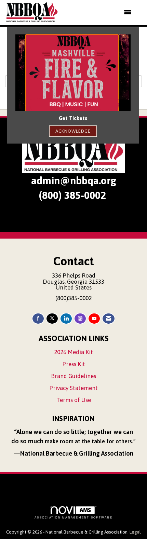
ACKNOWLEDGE (73, 131)
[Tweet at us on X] (52, 319)
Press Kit (73, 364)
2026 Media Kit (73, 352)
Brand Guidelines (73, 376)
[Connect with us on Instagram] (80, 319)
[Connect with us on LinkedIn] (66, 319)
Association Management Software (73, 517)
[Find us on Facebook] (38, 319)
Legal (135, 532)
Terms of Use (73, 399)
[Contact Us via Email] (108, 319)
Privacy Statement (73, 388)
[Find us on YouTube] (94, 319)
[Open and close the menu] (99, 12)
